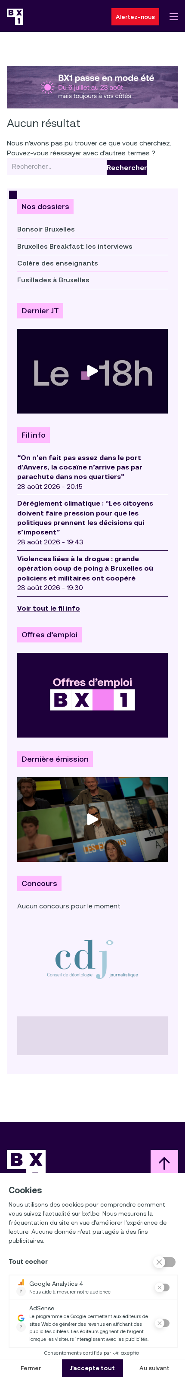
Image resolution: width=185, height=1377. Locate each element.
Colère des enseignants (57, 263)
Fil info (34, 435)
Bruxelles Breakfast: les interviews (75, 246)
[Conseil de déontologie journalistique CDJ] (92, 959)
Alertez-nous (135, 16)
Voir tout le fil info (48, 608)
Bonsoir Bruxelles (46, 229)
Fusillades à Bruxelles (53, 280)
